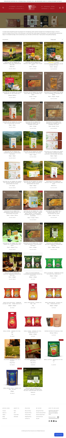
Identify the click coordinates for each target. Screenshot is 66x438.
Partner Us (5, 418)
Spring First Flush (39, 410)
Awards (4, 410)
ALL (42, 6)
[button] (52, 62)
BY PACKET (12, 8)
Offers (53, 6)
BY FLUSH (19, 6)
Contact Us (27, 418)
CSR (14, 412)
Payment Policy (28, 412)
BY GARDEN (12, 6)
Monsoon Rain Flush (40, 414)
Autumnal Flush (39, 416)
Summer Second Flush (41, 412)
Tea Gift (37, 418)
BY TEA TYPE (20, 8)
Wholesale (47, 6)
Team (15, 410)
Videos (4, 414)
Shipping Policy (28, 416)
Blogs (4, 416)
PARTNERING (44, 8)
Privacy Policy (28, 414)
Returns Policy (28, 410)
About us (4, 412)
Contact (52, 8)
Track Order (16, 414)
